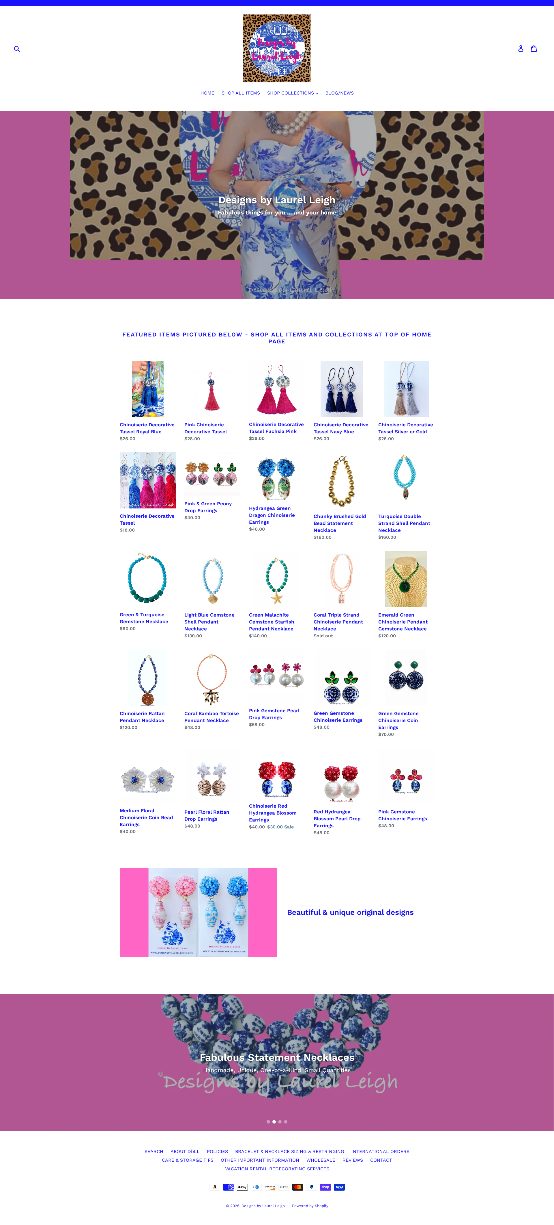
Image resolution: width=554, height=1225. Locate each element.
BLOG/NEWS (339, 93)
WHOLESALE (320, 1160)
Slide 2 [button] (274, 1122)
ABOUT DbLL (185, 1151)
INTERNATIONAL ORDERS (380, 1151)
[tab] (268, 1122)
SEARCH (154, 1151)
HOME (207, 93)
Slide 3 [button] (280, 1122)
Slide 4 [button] (285, 1122)
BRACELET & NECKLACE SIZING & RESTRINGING (289, 1151)
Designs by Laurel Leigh (263, 1206)
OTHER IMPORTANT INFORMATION (260, 1160)
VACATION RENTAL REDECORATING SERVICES (277, 1169)
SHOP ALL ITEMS (241, 93)
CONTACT (381, 1160)
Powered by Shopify (310, 1206)
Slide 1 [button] (268, 1122)
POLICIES (217, 1151)
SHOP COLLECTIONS (291, 93)
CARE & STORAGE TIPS (188, 1160)
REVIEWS (352, 1160)
